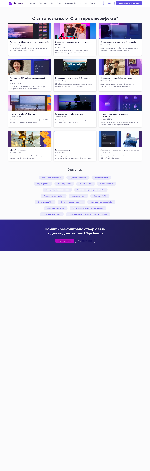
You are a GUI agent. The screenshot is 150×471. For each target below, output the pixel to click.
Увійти (109, 3)
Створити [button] (43, 3)
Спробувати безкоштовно (129, 3)
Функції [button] (32, 3)
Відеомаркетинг (43, 184)
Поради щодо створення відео (57, 190)
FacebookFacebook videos (51, 177)
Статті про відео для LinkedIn (101, 202)
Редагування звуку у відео (53, 196)
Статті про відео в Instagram (71, 202)
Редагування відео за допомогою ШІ (90, 190)
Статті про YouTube (45, 202)
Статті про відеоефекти (55, 208)
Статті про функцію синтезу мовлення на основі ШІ (88, 214)
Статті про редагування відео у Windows (88, 208)
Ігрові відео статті (64, 184)
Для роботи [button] (56, 3)
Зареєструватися (64, 241)
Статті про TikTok (100, 196)
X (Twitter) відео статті (78, 177)
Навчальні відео (85, 184)
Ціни (85, 3)
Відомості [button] (94, 3)
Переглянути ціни (85, 241)
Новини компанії (106, 184)
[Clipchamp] (15, 3)
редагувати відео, (78, 196)
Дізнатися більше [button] (72, 3)
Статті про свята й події (51, 214)
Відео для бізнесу (101, 177)
